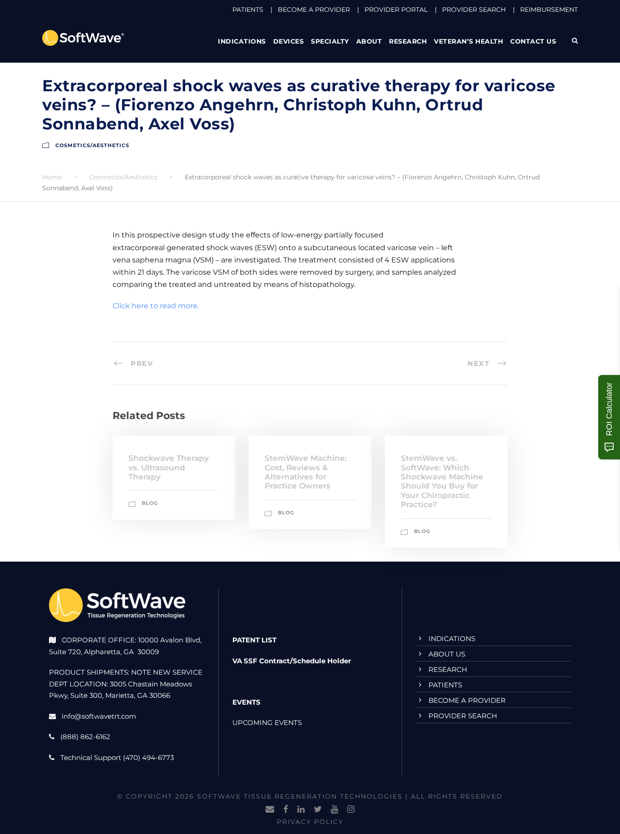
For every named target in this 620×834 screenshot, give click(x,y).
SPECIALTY (330, 41)
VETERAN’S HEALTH (468, 41)
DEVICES (288, 41)
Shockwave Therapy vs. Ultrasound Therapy (168, 467)
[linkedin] (301, 809)
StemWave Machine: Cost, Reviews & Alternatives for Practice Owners (306, 472)
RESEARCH (408, 41)
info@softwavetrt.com (99, 716)
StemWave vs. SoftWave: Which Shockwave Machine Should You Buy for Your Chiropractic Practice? (442, 481)
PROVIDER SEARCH (474, 9)
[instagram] (350, 809)
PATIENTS (247, 9)
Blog (150, 503)
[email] (270, 809)
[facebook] (285, 809)
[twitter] (318, 809)
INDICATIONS (451, 638)
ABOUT (369, 41)
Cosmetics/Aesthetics (92, 145)
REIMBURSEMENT (549, 9)
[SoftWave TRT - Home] (83, 37)
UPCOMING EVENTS (267, 722)
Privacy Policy (310, 822)
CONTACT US (533, 41)
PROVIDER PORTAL (396, 9)
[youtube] (334, 809)
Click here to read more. (156, 305)
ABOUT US (446, 654)
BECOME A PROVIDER (314, 9)
